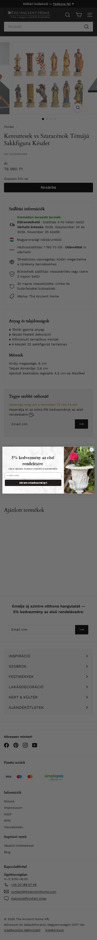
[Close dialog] (91, 449)
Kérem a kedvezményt (33, 482)
